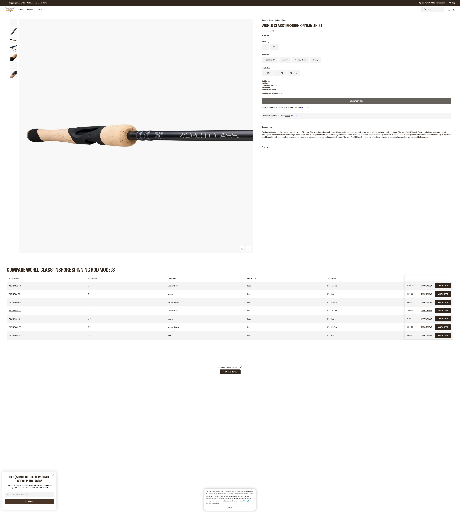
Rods (20, 9)
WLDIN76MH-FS (15, 327)
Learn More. (42, 3)
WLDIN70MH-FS (15, 302)
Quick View (426, 285)
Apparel (30, 9)
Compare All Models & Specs (273, 93)
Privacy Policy (248, 501)
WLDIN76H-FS (14, 335)
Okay (230, 507)
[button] (242, 248)
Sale (40, 9)
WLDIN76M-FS (14, 319)
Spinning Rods (280, 20)
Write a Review (233, 372)
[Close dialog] (53, 474)
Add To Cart (443, 286)
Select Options (356, 101)
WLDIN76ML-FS (15, 311)
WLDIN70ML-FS (15, 286)
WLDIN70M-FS (14, 294)
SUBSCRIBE (29, 502)
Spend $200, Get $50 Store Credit (432, 3)
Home (264, 20)
